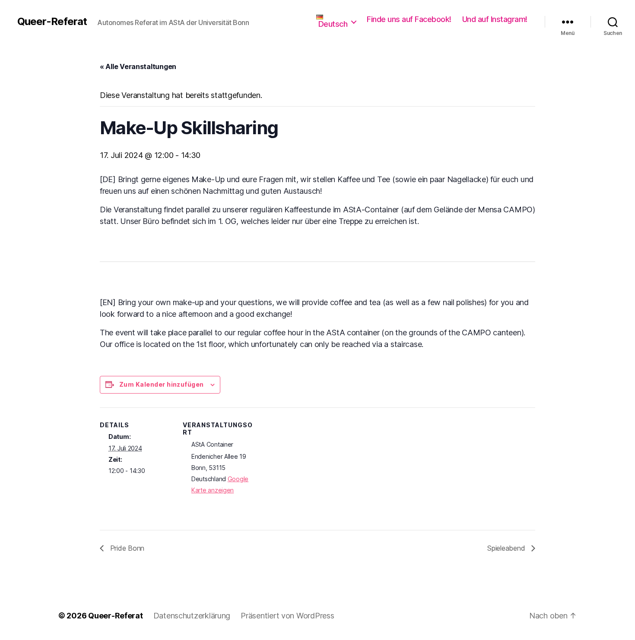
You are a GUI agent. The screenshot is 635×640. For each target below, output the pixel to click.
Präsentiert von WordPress (287, 615)
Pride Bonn (126, 548)
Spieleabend (507, 548)
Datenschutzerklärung (192, 615)
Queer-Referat (52, 21)
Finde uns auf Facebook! (409, 19)
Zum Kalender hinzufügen (161, 384)
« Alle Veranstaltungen (138, 66)
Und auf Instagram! (494, 19)
